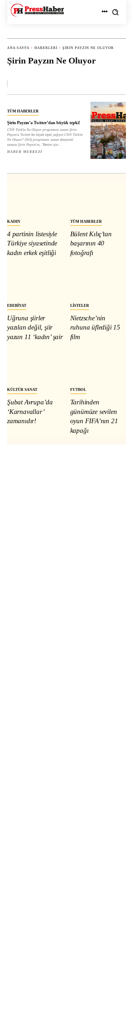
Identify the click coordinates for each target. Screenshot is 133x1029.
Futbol (78, 389)
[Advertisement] (66, 726)
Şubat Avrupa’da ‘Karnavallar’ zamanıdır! (30, 411)
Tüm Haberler (23, 111)
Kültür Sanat (22, 389)
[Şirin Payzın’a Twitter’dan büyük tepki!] (108, 130)
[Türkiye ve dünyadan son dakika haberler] (37, 10)
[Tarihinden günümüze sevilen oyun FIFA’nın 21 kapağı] (98, 366)
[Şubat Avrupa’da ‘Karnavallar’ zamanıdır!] (35, 366)
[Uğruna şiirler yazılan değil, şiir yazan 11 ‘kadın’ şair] (35, 281)
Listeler (79, 305)
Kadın (13, 221)
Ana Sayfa (18, 48)
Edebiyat (16, 305)
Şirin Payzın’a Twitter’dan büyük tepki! (43, 122)
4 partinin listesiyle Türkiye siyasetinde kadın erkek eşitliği (32, 243)
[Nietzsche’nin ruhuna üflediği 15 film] (98, 281)
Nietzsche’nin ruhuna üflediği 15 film (95, 327)
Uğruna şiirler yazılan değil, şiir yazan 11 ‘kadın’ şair (35, 327)
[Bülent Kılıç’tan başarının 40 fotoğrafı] (98, 197)
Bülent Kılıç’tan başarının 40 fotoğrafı (91, 243)
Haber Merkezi (24, 152)
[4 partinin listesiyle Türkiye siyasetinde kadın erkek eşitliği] (35, 197)
